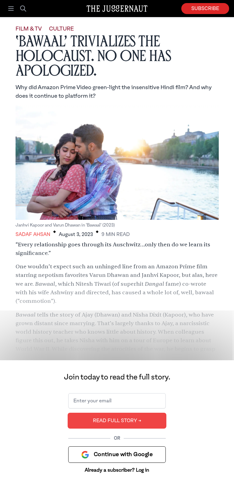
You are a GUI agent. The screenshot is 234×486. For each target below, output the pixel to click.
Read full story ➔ (117, 420)
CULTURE (61, 29)
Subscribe (205, 8)
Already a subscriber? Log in (117, 470)
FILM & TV (29, 29)
